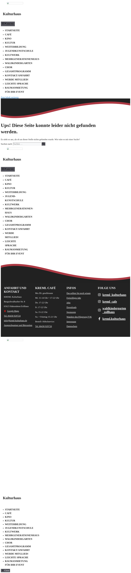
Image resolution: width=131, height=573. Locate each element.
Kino (8, 38)
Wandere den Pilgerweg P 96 (79, 317)
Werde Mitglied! (16, 79)
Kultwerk (12, 55)
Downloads (71, 307)
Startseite (12, 30)
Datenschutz (72, 326)
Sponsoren (71, 312)
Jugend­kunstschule (19, 51)
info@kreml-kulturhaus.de (15, 320)
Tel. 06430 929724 (12, 316)
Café (8, 34)
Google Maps (13, 311)
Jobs (68, 302)
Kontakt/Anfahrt (17, 75)
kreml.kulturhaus (114, 318)
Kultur (10, 42)
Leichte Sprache (16, 83)
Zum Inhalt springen (10, 97)
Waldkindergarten (18, 63)
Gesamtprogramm (18, 71)
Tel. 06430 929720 (43, 326)
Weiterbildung (15, 46)
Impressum (71, 321)
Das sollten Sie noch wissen (79, 293)
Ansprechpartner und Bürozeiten (18, 325)
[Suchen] (43, 144)
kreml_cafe (109, 301)
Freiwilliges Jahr (74, 298)
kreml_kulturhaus (114, 294)
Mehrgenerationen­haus (22, 59)
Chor (8, 67)
